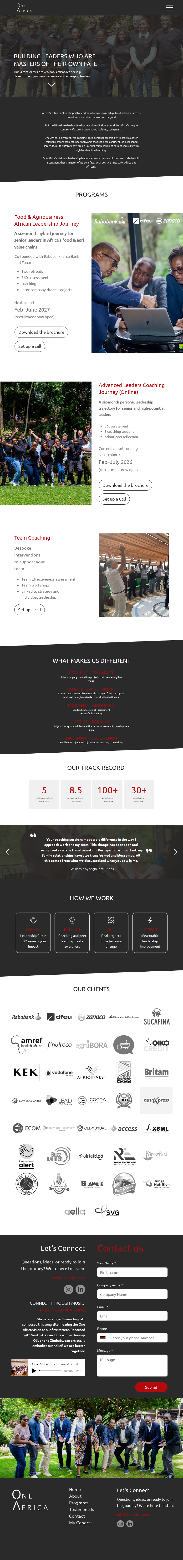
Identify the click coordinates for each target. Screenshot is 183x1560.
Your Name (106, 1263)
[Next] (175, 852)
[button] (41, 332)
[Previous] (7, 852)
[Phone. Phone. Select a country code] (104, 1338)
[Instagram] (68, 1289)
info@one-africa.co (69, 1277)
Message (105, 1350)
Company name (110, 1285)
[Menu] (170, 8)
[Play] (34, 1370)
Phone (102, 1328)
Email (102, 1307)
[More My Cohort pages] (92, 1522)
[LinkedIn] (80, 1289)
